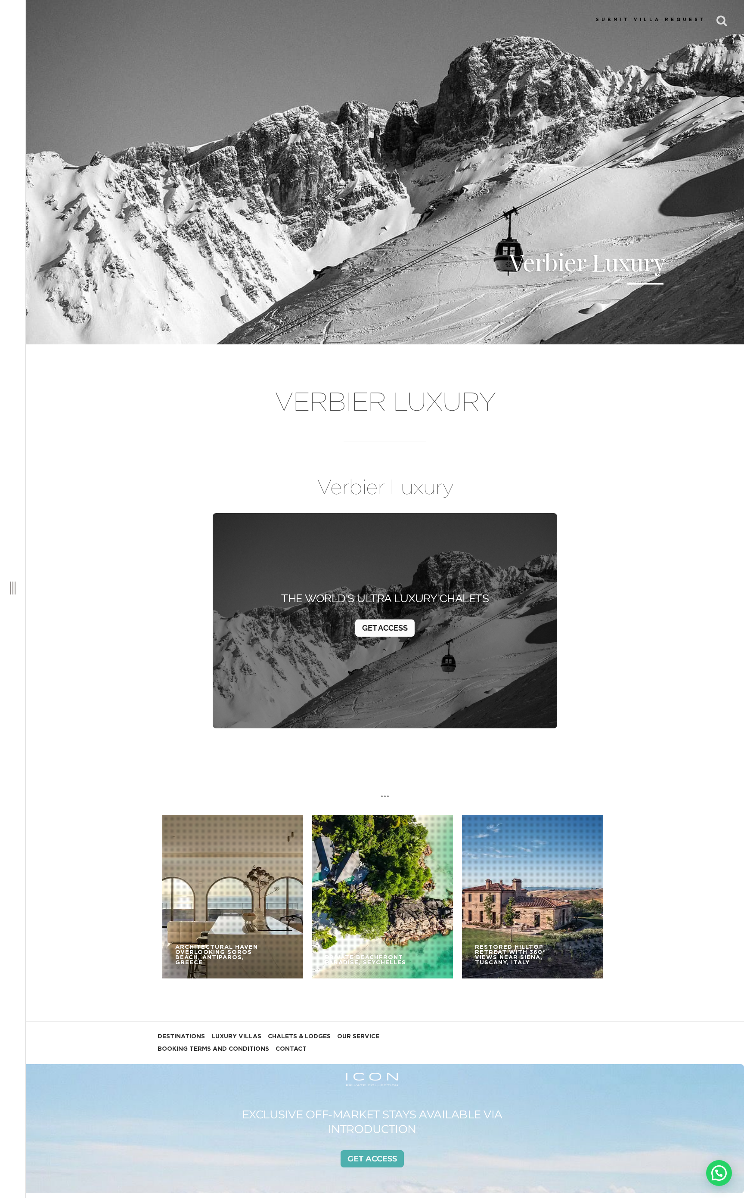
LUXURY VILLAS (236, 1037)
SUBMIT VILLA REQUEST (651, 20)
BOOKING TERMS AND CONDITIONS (213, 1049)
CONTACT (291, 1049)
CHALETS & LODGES (299, 1037)
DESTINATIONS (181, 1037)
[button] (719, 1173)
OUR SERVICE (358, 1037)
